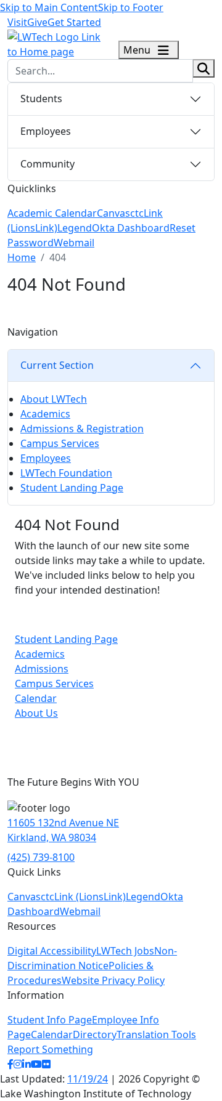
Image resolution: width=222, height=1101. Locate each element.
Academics (45, 414)
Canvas (113, 213)
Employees (45, 131)
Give (37, 22)
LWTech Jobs (125, 951)
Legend (74, 228)
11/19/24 (87, 1079)
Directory (95, 1034)
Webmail (74, 242)
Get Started (74, 22)
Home (21, 257)
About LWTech (53, 399)
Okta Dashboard (131, 228)
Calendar (36, 698)
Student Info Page (49, 1019)
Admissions (41, 669)
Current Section (57, 365)
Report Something (50, 1049)
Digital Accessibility (51, 951)
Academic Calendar (52, 213)
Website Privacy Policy (113, 980)
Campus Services (59, 443)
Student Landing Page (71, 487)
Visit (17, 22)
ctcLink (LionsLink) (83, 896)
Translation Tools (156, 1034)
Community (47, 164)
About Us (36, 713)
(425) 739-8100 (41, 857)
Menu (138, 50)
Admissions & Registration (82, 428)
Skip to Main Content (49, 7)
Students (41, 98)
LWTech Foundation (66, 473)
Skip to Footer (130, 7)
